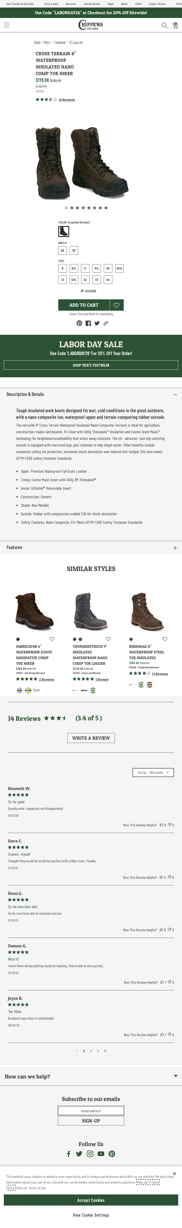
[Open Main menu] (6, 25)
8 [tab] (106, 208)
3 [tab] (77, 208)
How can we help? (27, 1076)
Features (14, 547)
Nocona (71, 4)
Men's (47, 42)
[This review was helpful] (161, 825)
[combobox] (153, 772)
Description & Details (25, 394)
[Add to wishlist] (52, 639)
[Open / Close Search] (164, 25)
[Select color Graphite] (63, 232)
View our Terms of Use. (31, 1187)
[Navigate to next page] (105, 1051)
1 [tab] (66, 208)
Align (111, 4)
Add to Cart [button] (84, 305)
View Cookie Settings (91, 1215)
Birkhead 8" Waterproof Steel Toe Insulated (146, 652)
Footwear (60, 42)
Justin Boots (91, 4)
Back (37, 42)
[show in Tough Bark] (131, 639)
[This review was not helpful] (169, 825)
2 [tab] (72, 208)
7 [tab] (100, 208)
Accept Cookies (91, 1200)
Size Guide (90, 290)
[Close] (174, 1173)
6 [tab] (94, 208)
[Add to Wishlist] (117, 305)
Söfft (138, 4)
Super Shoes (157, 4)
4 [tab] (83, 208)
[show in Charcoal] (74, 639)
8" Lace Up (76, 42)
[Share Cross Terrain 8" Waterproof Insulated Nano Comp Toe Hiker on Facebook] (88, 323)
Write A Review (91, 738)
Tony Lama (51, 4)
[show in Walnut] (80, 639)
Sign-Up (91, 1121)
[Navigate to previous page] (77, 1051)
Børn (124, 4)
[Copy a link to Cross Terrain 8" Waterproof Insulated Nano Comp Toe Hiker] (105, 323)
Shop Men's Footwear (91, 365)
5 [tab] (89, 208)
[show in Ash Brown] (18, 639)
